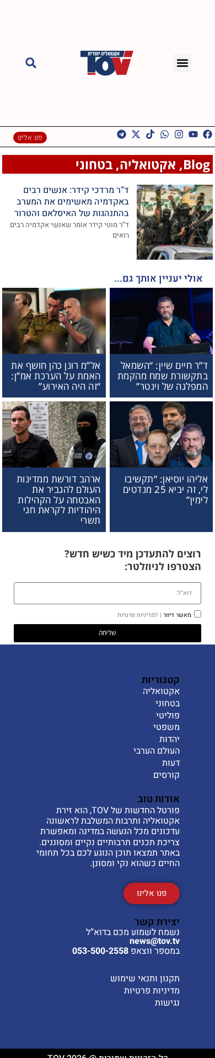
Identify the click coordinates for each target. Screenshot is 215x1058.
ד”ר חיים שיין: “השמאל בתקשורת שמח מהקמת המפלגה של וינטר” (162, 375)
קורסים (166, 776)
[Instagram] (179, 134)
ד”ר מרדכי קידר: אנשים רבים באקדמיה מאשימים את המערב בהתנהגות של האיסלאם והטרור (71, 202)
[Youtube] (193, 134)
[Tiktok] (150, 134)
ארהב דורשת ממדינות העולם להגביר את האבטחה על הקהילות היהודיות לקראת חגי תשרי (59, 499)
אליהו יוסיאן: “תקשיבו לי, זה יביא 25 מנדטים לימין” (165, 489)
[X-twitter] (136, 134)
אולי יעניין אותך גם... (158, 278)
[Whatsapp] (164, 134)
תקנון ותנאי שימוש (145, 978)
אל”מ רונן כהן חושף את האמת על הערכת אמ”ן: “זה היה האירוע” (56, 375)
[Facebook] (207, 134)
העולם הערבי (156, 751)
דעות (171, 764)
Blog (196, 164)
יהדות (169, 740)
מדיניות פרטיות (152, 990)
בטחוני (94, 164)
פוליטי (168, 716)
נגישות (167, 1002)
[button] (182, 63)
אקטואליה (148, 164)
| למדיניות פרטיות (139, 615)
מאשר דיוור (154, 615)
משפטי (166, 728)
